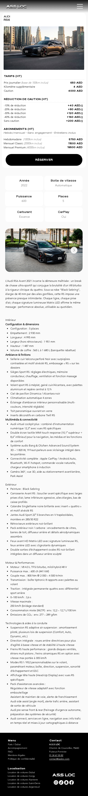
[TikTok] (61, 782)
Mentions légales (16, 755)
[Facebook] (71, 782)
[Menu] (80, 6)
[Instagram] (56, 782)
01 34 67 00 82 (56, 755)
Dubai (18, 744)
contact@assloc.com (59, 758)
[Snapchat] (66, 782)
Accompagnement (17, 748)
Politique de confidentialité (21, 758)
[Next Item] (74, 250)
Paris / (11, 744)
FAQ (10, 751)
